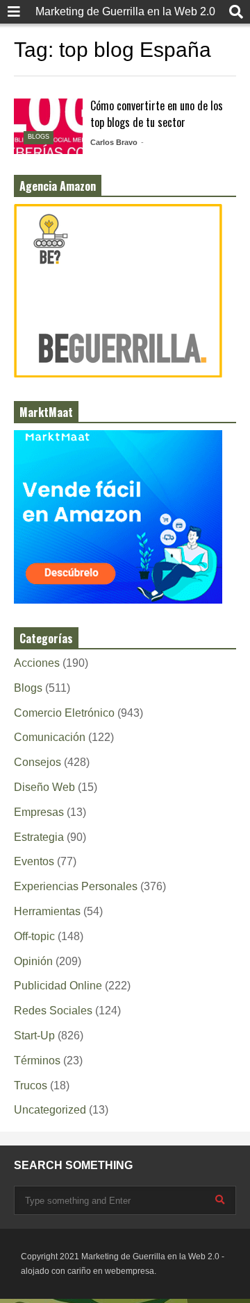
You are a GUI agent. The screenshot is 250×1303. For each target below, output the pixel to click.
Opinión (33, 961)
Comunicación (49, 737)
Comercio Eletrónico (64, 713)
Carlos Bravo (114, 142)
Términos (37, 1060)
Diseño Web (44, 787)
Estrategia (39, 837)
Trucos (30, 1085)
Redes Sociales (53, 1010)
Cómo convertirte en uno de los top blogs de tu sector (156, 113)
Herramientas (47, 911)
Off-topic (34, 936)
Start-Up (34, 1035)
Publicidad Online (58, 985)
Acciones (37, 663)
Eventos (34, 861)
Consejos (37, 762)
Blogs (38, 136)
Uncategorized (50, 1110)
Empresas (39, 812)
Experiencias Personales (76, 886)
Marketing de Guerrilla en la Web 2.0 (125, 11)
